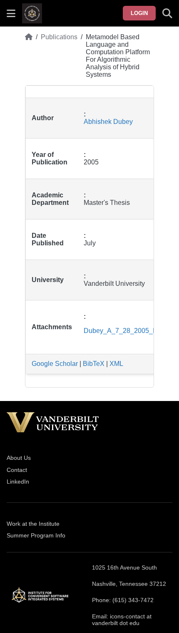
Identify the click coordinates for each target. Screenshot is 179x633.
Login (139, 13)
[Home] (28, 55)
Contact (17, 470)
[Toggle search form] (167, 13)
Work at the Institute (33, 523)
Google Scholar (55, 363)
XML (116, 363)
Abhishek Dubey (108, 121)
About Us (19, 457)
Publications (59, 36)
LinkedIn (18, 481)
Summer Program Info (36, 535)
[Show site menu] (11, 13)
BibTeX (93, 363)
